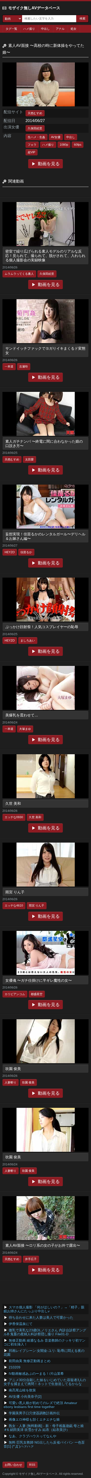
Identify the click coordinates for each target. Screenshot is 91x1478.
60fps (77, 144)
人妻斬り (10, 1082)
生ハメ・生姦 (36, 137)
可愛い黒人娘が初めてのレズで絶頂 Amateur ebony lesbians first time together (40, 1405)
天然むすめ (35, 113)
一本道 (9, 366)
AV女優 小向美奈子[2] (25, 1396)
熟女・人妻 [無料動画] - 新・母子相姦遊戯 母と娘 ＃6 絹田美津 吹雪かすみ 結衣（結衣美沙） (44, 1428)
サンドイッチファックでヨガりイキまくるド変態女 (45, 350)
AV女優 (55, 137)
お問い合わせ (13, 1465)
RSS (32, 1465)
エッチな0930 (14, 817)
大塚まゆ (25, 729)
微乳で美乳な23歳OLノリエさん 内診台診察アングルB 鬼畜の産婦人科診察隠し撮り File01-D (45, 1332)
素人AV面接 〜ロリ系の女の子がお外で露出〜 (42, 1245)
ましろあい (27, 640)
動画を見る (49, 163)
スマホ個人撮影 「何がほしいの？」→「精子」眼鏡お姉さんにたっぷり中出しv (44, 1309)
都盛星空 (36, 994)
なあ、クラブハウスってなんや (32, 1436)
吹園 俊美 (13, 1069)
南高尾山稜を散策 (22, 1390)
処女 (73, 29)
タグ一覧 (11, 29)
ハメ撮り (29, 29)
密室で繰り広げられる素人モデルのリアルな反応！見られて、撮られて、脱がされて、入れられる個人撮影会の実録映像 (45, 255)
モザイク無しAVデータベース (34, 8)
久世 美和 (13, 803)
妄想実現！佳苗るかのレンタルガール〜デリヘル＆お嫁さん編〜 (45, 536)
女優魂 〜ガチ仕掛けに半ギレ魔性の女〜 (38, 980)
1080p (64, 144)
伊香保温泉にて (21, 1324)
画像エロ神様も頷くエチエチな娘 (34, 1419)
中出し (45, 29)
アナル (60, 29)
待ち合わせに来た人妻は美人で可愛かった (41, 1317)
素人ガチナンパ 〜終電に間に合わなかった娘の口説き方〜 (44, 443)
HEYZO (10, 552)
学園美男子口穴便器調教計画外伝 (34, 1413)
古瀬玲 (23, 366)
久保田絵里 (35, 128)
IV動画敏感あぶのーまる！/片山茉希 (36, 1374)
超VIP (31, 152)
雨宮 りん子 (15, 892)
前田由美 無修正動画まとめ (29, 1361)
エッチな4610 (14, 905)
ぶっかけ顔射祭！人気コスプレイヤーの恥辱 (41, 627)
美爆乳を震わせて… (21, 715)
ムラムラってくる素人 (19, 273)
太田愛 (29, 459)
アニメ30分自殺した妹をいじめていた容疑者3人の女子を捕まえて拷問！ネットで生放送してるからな (45, 1382)
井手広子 (31, 1259)
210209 (14, 1367)
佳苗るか (26, 552)
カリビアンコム (15, 994)
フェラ (32, 144)
